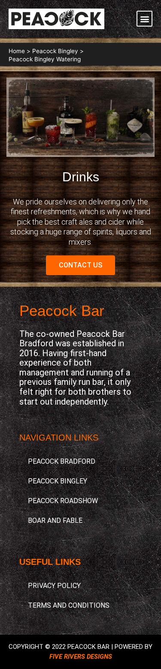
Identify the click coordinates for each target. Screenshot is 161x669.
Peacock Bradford (61, 461)
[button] (144, 19)
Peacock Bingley (57, 481)
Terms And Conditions (68, 605)
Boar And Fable (55, 520)
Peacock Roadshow (63, 501)
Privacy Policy (54, 586)
